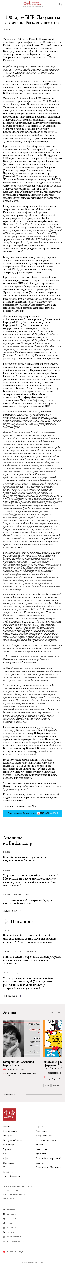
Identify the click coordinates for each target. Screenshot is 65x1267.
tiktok (9, 1223)
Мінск (47, 1085)
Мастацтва (8, 1162)
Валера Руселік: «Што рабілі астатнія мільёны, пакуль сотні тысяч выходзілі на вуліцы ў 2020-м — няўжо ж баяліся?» (29, 938)
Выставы (56, 1085)
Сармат (39, 1126)
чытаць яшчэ (10, 911)
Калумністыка (10, 1130)
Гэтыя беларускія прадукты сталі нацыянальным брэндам (24, 858)
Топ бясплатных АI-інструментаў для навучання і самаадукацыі (27, 901)
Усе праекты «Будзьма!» (14, 1194)
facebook (11, 1210)
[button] (59, 1012)
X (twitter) (11, 1228)
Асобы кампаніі (10, 1190)
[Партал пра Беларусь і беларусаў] (32, 4)
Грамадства (17, 852)
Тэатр (6, 1167)
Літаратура (8, 1144)
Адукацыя (29, 894)
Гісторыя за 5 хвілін (12, 1140)
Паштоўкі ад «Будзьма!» (48, 1167)
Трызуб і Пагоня (11, 1176)
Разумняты (41, 1130)
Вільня (7, 1082)
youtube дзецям (14, 1237)
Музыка (7, 1149)
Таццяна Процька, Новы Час (19, 806)
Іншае (15, 1082)
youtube (11, 1232)
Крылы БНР (46, 30)
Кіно (5, 1153)
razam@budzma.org (16, 1241)
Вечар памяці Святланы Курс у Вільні (18, 1063)
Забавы (39, 1144)
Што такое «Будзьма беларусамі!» (18, 1187)
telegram (11, 1219)
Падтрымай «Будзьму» (17, 1252)
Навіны (7, 1126)
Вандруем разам (30, 951)
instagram (11, 1214)
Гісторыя (57, 30)
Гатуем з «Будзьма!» (46, 1140)
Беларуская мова (44, 1135)
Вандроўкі (8, 1171)
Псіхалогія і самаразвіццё (48, 1158)
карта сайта (9, 1198)
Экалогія (40, 1162)
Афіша (6, 1158)
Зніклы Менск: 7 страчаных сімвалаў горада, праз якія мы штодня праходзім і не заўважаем (32, 960)
